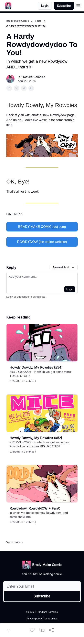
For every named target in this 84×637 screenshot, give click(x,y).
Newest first (61, 267)
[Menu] (78, 5)
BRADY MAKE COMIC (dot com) (42, 226)
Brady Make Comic (17, 20)
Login (45, 5)
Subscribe (64, 5)
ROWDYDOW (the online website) (42, 242)
